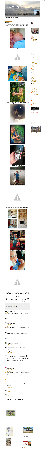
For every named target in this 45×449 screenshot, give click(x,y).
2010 (32, 56)
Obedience (33, 62)
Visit (25, 438)
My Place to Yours (34, 103)
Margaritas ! (33, 102)
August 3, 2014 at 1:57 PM (9, 387)
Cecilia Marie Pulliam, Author (35, 94)
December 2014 (34, 39)
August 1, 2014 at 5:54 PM (9, 344)
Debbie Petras (8, 371)
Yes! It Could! (33, 77)
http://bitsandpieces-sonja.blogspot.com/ (11, 378)
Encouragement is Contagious (34, 96)
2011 (32, 55)
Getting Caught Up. (34, 65)
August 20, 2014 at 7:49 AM (10, 395)
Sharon (7, 346)
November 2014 (34, 40)
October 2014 (34, 41)
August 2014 (34, 43)
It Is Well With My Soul (34, 89)
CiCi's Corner (33, 69)
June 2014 (34, 47)
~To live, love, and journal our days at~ (35, 75)
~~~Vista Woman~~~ (34, 68)
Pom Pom (8, 366)
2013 (32, 53)
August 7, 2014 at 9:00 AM (9, 391)
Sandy (7, 337)
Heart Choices (33, 83)
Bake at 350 (33, 66)
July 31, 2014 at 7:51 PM (9, 324)
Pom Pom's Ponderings (34, 63)
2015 (32, 37)
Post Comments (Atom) (10, 404)
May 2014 (34, 48)
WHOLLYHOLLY (34, 92)
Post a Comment (8, 401)
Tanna (7, 312)
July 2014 (34, 44)
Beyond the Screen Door (34, 104)
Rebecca (8, 331)
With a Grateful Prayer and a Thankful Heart (35, 87)
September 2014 (34, 42)
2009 (32, 57)
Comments (33, 123)
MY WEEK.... (33, 85)
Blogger (24, 447)
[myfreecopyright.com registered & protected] (35, 119)
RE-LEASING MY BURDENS (35, 91)
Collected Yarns (33, 100)
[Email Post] (16, 306)
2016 (32, 36)
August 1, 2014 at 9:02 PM (9, 352)
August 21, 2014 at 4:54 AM (9, 400)
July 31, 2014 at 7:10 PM (9, 319)
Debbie (7, 326)
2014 (32, 38)
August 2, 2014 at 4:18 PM (9, 369)
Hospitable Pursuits (34, 81)
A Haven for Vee (33, 78)
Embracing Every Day (34, 72)
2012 (32, 54)
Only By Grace (33, 71)
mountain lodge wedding (34, 80)
